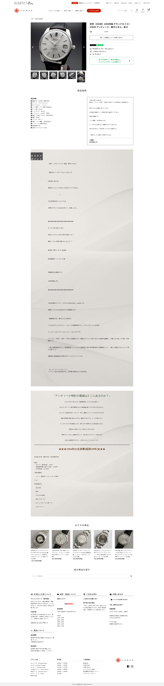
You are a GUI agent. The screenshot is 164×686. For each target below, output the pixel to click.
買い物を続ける (95, 54)
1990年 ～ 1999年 (62, 671)
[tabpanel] (58, 46)
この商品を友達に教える (98, 51)
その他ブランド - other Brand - (40, 669)
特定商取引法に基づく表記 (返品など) (102, 49)
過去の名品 (34, 675)
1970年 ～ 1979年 (62, 667)
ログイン (137, 11)
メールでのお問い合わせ (119, 599)
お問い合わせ (146, 3)
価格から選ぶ (79, 10)
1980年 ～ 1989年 (62, 669)
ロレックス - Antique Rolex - (39, 663)
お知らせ (130, 3)
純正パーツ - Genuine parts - (39, 671)
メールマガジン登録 (89, 669)
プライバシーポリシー (89, 673)
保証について (138, 3)
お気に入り (143, 11)
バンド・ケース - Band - (38, 673)
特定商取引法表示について (90, 671)
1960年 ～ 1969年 (62, 665)
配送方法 (117, 3)
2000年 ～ (60, 673)
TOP (32, 19)
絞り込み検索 (94, 10)
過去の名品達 (39, 19)
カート (148, 10)
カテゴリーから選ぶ (54, 10)
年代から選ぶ (67, 10)
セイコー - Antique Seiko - (38, 667)
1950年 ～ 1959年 (62, 663)
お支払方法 (123, 3)
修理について (109, 3)
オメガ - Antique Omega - (38, 665)
